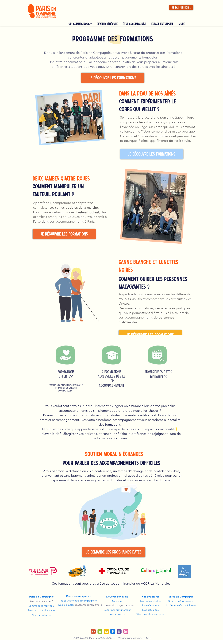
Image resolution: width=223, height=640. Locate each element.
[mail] (106, 631)
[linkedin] (125, 631)
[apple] (99, 631)
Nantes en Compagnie (181, 601)
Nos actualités (150, 609)
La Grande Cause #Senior (181, 605)
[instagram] (119, 631)
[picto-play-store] (93, 631)
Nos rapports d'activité (41, 610)
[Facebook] (112, 631)
